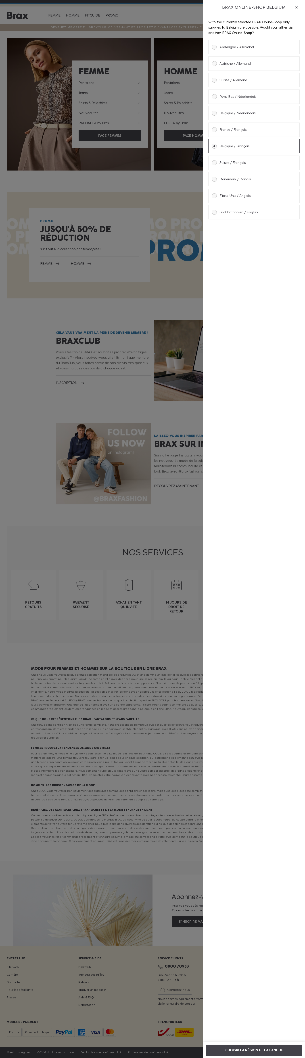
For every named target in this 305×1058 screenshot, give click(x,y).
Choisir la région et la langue (254, 1050)
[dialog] (254, 529)
